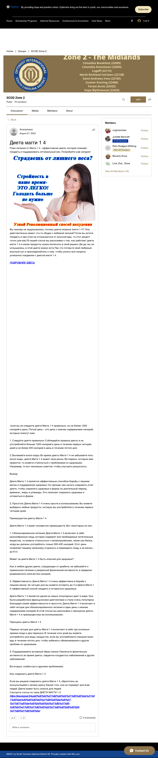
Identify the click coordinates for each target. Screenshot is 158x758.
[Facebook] (131, 20)
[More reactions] (22, 718)
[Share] (94, 129)
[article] (52, 430)
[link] (17, 110)
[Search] (123, 99)
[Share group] (150, 99)
